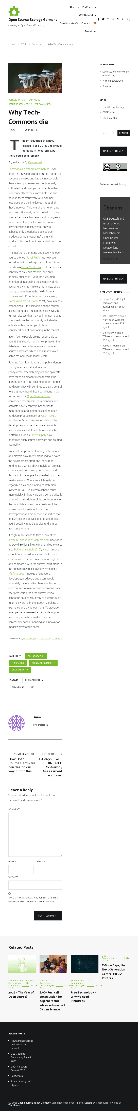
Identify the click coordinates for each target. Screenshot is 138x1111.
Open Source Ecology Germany (32, 20)
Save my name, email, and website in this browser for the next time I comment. (33, 900)
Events (43, 981)
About (73, 7)
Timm (11, 130)
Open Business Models (20, 104)
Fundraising (34, 100)
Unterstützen (113, 151)
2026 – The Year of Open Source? (21, 994)
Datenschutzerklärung (113, 184)
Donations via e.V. (69, 23)
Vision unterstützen (112, 80)
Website (13, 877)
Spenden (107, 86)
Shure (105, 332)
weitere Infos (110, 259)
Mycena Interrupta (28, 638)
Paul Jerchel (35, 162)
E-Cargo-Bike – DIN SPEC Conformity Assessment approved (50, 765)
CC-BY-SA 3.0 (44, 638)
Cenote (88, 1102)
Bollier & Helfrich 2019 (27, 549)
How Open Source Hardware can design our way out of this (21, 763)
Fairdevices (17, 1075)
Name (12, 861)
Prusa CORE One (31, 267)
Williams (21, 301)
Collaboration (16, 100)
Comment (15, 809)
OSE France (108, 112)
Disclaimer (90, 31)
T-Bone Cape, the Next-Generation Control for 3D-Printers (113, 972)
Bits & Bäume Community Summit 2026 (21, 1057)
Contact (85, 23)
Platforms (87, 7)
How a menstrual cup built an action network (22, 1044)
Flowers (34, 301)
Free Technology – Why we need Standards (83, 997)
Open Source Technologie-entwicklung (115, 73)
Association (77, 981)
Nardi (11, 301)
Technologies (47, 985)
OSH (33, 687)
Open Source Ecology (113, 107)
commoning (18, 687)
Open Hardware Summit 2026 (19, 1068)
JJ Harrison (57, 638)
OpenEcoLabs (109, 118)
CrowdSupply (38, 435)
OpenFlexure (48, 416)
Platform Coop (16, 573)
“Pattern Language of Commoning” (28, 540)
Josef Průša (33, 257)
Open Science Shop (38, 396)
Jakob (105, 345)
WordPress (14, 1105)
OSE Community (42, 104)
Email (41, 861)
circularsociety (34, 680)
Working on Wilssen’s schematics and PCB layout (113, 323)
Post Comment (48, 915)
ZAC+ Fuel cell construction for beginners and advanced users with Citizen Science (53, 1001)
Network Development (21, 982)
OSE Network (86, 15)
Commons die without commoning (28, 169)
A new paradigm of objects (21, 1083)
